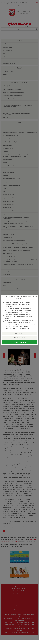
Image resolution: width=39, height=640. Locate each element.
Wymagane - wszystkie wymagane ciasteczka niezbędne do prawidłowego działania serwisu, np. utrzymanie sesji (18, 304)
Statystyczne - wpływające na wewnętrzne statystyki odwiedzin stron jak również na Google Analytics (19, 321)
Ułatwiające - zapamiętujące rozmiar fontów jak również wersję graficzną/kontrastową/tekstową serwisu (18, 316)
